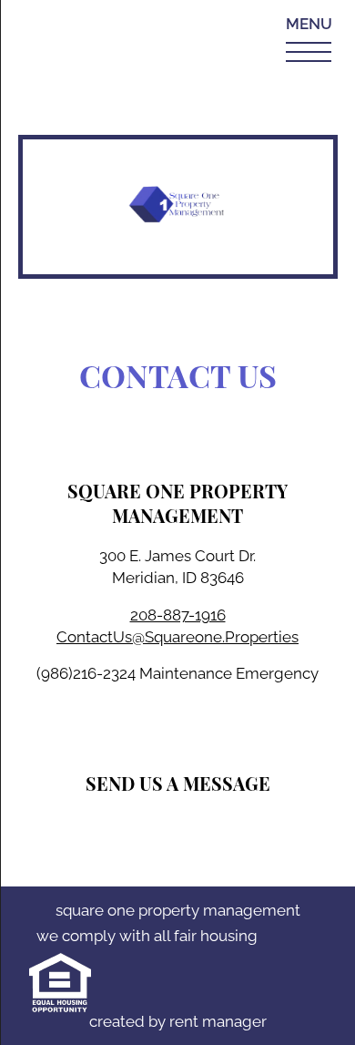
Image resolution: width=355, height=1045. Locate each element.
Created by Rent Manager (178, 1021)
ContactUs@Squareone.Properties (177, 637)
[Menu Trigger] (313, 39)
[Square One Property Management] (178, 207)
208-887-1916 (178, 615)
